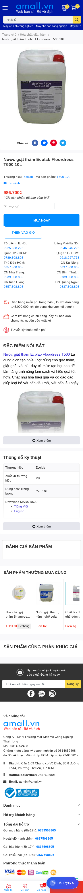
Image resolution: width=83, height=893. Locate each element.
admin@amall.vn (30, 781)
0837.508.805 (69, 267)
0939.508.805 (13, 277)
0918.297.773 (69, 257)
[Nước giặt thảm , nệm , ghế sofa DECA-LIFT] (49, 594)
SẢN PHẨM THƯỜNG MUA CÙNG (35, 572)
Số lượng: (11, 206)
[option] (41, 86)
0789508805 (47, 830)
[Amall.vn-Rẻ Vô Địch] (34, 8)
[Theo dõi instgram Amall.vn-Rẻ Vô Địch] (52, 693)
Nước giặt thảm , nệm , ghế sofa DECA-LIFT (47, 616)
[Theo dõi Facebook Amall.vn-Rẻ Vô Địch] (31, 693)
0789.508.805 (13, 257)
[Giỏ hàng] (73, 8)
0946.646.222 (69, 248)
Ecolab (28, 176)
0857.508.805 (13, 267)
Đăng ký (73, 684)
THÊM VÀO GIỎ (23, 232)
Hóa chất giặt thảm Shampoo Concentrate (16, 616)
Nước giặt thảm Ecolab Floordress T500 (36, 354)
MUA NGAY (41, 220)
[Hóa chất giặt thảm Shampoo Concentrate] (19, 594)
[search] (77, 20)
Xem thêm (44, 440)
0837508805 (44, 838)
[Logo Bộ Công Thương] (21, 792)
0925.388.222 (13, 248)
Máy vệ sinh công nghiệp (18, 26)
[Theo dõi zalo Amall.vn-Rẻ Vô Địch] (41, 693)
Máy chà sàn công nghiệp (51, 26)
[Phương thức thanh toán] (30, 872)
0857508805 (47, 775)
